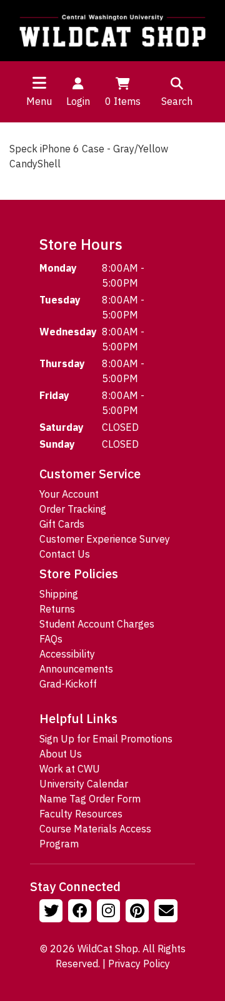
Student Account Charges (96, 624)
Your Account (69, 494)
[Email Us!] (167, 912)
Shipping (58, 594)
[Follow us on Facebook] (81, 912)
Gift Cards (61, 524)
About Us (60, 753)
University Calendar (83, 783)
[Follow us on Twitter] (52, 912)
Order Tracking (72, 509)
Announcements (76, 669)
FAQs (50, 639)
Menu (39, 101)
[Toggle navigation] (39, 82)
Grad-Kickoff (68, 684)
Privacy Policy (139, 963)
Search (176, 101)
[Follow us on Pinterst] (139, 912)
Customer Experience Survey (104, 539)
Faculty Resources (80, 813)
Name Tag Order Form (90, 798)
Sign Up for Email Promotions (105, 738)
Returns (57, 609)
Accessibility (67, 654)
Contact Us (64, 554)
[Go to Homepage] (112, 30)
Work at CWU (69, 768)
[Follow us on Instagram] (110, 912)
